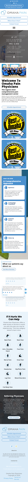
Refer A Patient (14, 417)
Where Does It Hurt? (14, 20)
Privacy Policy (8, 478)
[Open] (14, 28)
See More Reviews (9, 269)
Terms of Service (17, 478)
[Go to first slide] (26, 293)
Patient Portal (14, 24)
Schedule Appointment (14, 17)
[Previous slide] (26, 289)
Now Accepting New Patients (14, 5)
